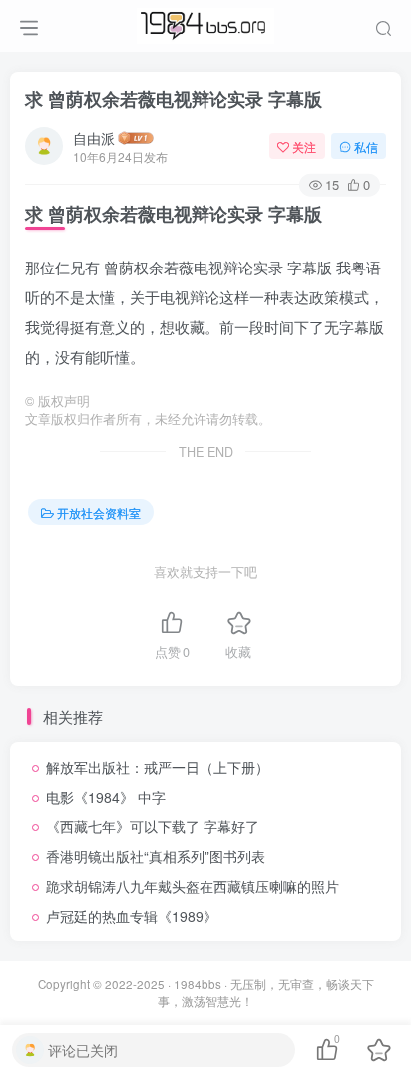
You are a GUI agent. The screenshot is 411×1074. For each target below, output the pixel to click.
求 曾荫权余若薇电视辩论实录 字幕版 (173, 99)
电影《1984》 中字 (106, 796)
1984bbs (197, 984)
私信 (366, 146)
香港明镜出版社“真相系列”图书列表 (155, 856)
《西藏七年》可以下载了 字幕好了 (152, 826)
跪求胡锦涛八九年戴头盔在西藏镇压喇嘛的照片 (192, 886)
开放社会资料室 (99, 512)
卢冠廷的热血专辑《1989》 (131, 916)
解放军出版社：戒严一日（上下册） (157, 767)
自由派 (94, 138)
